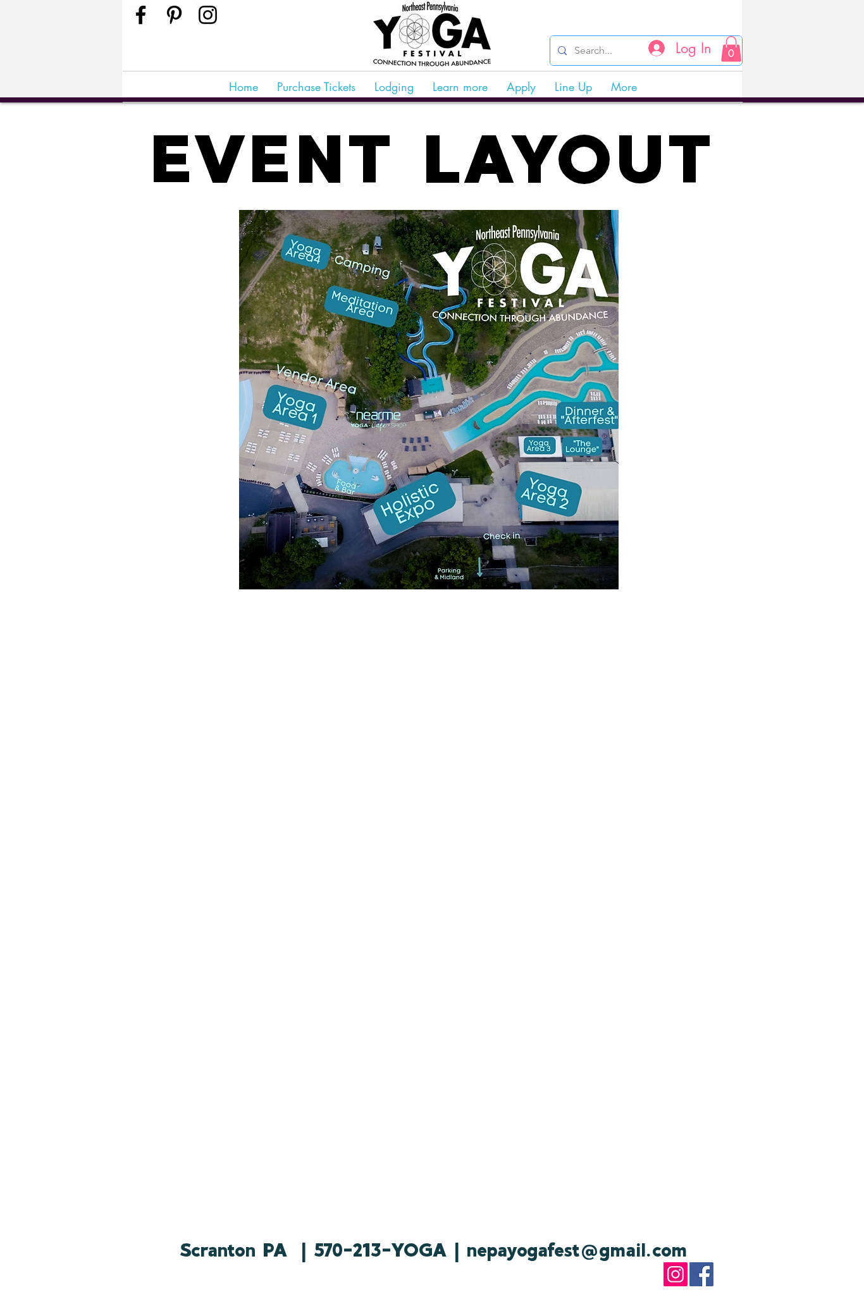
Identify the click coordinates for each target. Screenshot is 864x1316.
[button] (731, 49)
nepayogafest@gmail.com (577, 1250)
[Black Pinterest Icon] (174, 15)
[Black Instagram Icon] (207, 15)
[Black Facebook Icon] (140, 15)
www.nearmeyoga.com (188, 1278)
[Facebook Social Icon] (701, 1274)
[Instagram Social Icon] (675, 1274)
